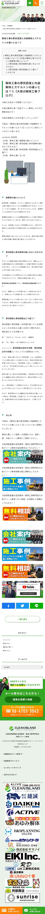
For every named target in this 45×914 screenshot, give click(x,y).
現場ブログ (6, 643)
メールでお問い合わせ (35, 910)
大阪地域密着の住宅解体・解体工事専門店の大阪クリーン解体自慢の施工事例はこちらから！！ (22, 471)
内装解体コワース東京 (12, 754)
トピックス (6, 640)
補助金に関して (8, 647)
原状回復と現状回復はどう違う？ (22, 69)
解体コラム (6, 650)
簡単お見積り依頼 (22, 699)
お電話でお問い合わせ (13, 910)
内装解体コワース (10, 761)
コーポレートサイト (11, 767)
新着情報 (10, 26)
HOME (4, 26)
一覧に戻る (22, 619)
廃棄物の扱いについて (17, 61)
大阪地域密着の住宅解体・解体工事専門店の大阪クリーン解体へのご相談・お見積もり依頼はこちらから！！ (22, 499)
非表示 (24, 51)
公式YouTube (9, 774)
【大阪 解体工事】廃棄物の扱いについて (20, 140)
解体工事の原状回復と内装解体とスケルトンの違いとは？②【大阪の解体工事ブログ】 (22, 57)
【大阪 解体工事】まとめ (13, 155)
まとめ (10, 72)
